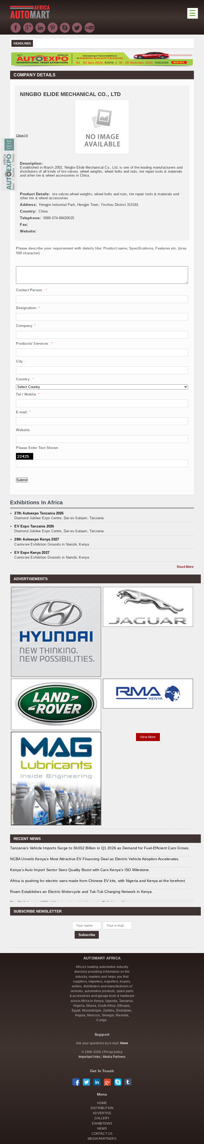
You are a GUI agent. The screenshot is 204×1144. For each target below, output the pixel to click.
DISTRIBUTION (102, 1108)
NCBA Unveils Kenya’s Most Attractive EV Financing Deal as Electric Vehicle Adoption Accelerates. (94, 859)
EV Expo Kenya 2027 (31, 553)
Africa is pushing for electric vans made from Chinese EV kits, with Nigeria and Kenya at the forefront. (98, 881)
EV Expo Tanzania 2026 (34, 526)
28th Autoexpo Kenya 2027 (36, 539)
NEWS (102, 1128)
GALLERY (101, 1118)
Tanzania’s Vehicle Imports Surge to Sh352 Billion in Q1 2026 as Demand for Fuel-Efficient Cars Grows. (99, 848)
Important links (89, 1057)
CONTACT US (102, 1133)
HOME (102, 1103)
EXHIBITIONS (102, 1123)
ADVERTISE (102, 1113)
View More (148, 737)
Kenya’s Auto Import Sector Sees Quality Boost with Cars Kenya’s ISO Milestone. (80, 870)
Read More (185, 567)
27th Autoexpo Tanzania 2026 (38, 513)
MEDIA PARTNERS (102, 1139)
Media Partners (114, 1057)
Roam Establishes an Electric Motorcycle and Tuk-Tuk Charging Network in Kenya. (81, 891)
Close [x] (22, 135)
